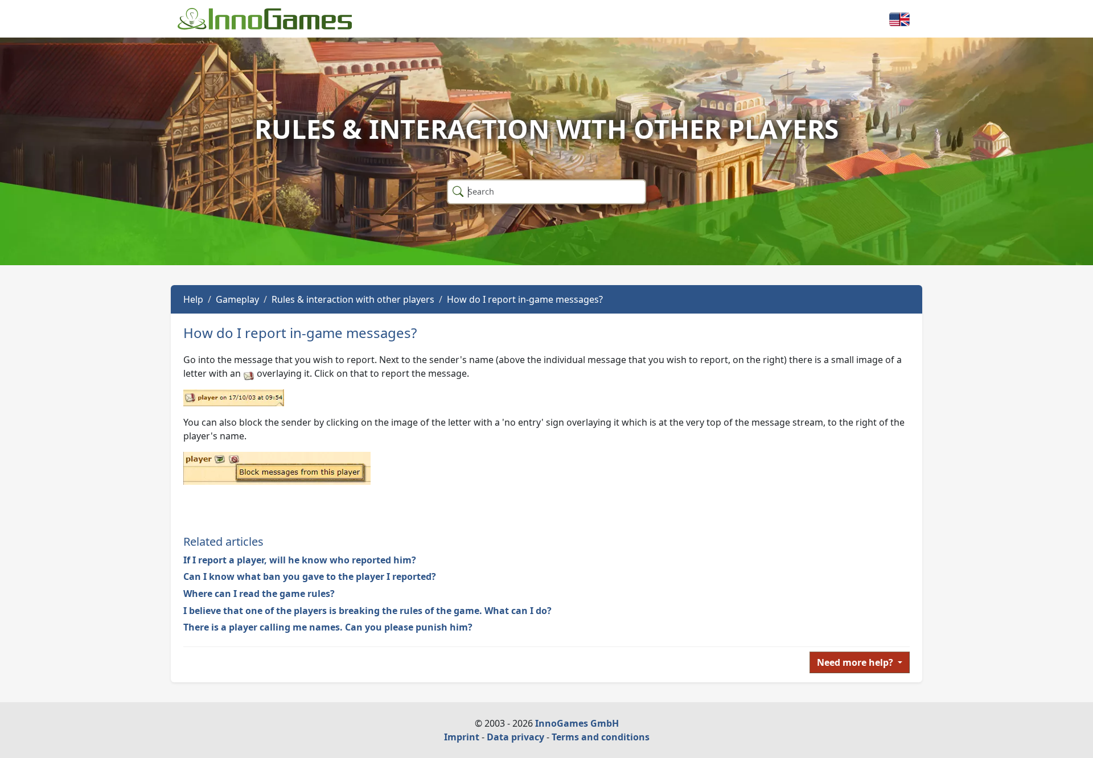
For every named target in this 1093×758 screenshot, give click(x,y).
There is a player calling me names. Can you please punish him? (327, 627)
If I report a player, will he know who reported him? (299, 560)
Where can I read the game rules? (259, 593)
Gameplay (237, 299)
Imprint (461, 737)
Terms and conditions (601, 737)
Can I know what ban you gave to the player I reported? (309, 576)
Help (193, 299)
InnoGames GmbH (577, 723)
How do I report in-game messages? (525, 299)
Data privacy (515, 737)
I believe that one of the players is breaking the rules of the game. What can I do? (367, 610)
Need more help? (856, 662)
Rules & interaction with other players (353, 299)
